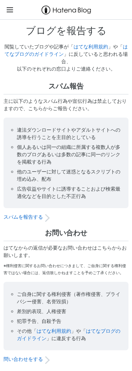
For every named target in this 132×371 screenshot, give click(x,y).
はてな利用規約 (91, 46)
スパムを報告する (23, 217)
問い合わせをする (23, 359)
